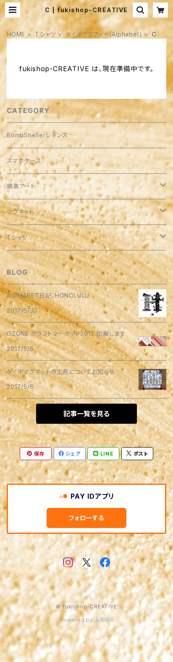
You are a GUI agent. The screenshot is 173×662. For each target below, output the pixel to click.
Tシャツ (45, 34)
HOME (16, 34)
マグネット (20, 211)
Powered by (77, 620)
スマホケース (24, 160)
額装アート (21, 186)
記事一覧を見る (86, 414)
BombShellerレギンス (37, 135)
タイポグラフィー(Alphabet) (104, 34)
